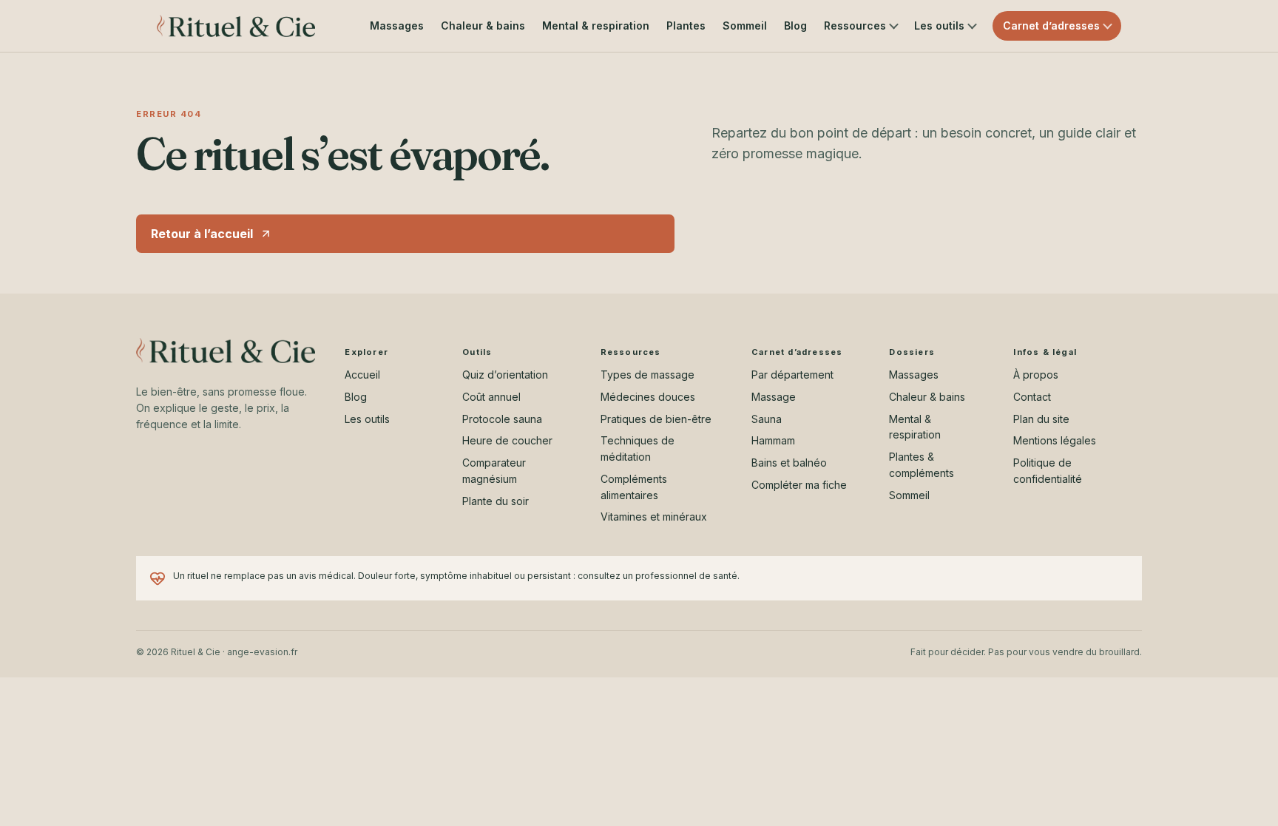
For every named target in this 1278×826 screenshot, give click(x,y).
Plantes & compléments (921, 464)
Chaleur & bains (483, 25)
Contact (1032, 396)
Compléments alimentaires (634, 487)
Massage (773, 396)
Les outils (939, 25)
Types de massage (647, 374)
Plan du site (1041, 419)
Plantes (686, 25)
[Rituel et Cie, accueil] (236, 26)
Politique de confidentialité (1047, 470)
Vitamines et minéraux (654, 516)
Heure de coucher (507, 440)
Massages (397, 25)
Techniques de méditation (637, 448)
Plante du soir (495, 501)
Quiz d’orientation (505, 374)
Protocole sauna (502, 419)
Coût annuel (491, 396)
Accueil (362, 374)
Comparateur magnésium (494, 470)
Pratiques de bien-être (656, 419)
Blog (795, 25)
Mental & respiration (595, 25)
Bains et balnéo (789, 462)
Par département (792, 374)
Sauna (766, 419)
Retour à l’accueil (202, 233)
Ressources (855, 25)
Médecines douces (648, 396)
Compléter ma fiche (799, 484)
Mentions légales (1054, 440)
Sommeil (745, 25)
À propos (1035, 374)
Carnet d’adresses (1051, 25)
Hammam (773, 440)
